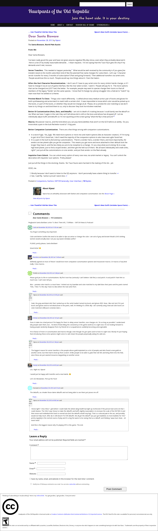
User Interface (75, 181)
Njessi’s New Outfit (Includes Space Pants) (112, 32)
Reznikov (36, 257)
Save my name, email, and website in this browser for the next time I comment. (62, 479)
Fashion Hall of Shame (85, 25)
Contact (69, 25)
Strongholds (102, 25)
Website (32, 474)
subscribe (72, 484)
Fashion (50, 181)
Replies (87, 181)
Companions (41, 181)
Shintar (35, 318)
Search (129, 4)
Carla (34, 227)
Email (32, 468)
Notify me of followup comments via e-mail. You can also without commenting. (61, 484)
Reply (35, 253)
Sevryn (35, 365)
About (59, 25)
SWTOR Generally (62, 181)
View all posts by (41, 198)
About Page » (109, 194)
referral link (40, 496)
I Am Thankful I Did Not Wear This (42, 32)
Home (53, 25)
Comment (34, 445)
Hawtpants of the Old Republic (59, 11)
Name (32, 463)
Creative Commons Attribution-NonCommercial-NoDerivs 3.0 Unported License (76, 514)
